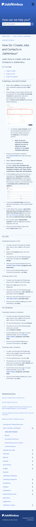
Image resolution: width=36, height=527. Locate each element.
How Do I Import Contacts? (10, 402)
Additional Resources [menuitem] (9, 494)
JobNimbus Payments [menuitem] (10, 479)
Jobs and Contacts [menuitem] (11, 432)
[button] (32, 428)
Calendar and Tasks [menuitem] (9, 450)
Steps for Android (12, 77)
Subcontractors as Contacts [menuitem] (14, 443)
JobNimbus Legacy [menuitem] (9, 505)
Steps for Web (10, 71)
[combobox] (16, 24)
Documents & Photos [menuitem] (12, 439)
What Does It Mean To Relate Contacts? (13, 419)
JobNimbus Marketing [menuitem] (10, 476)
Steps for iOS (10, 74)
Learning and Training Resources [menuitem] (13, 424)
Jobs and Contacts (8, 40)
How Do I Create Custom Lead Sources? (13, 398)
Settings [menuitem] (5, 461)
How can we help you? (16, 19)
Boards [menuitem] (7, 435)
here (20, 148)
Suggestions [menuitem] (7, 501)
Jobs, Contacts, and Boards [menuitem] (12, 428)
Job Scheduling (13, 215)
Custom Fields (13, 156)
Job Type (9, 298)
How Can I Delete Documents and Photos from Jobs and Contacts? (18, 413)
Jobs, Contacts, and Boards (22, 36)
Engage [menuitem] (5, 468)
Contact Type (11, 265)
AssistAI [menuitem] (5, 472)
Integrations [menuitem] (7, 490)
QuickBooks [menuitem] (6, 483)
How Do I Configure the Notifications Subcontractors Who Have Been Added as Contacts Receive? (17, 407)
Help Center (6, 36)
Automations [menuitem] (7, 465)
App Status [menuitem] (6, 498)
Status (18, 265)
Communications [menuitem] (10, 446)
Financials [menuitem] (6, 454)
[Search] (32, 24)
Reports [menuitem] (5, 457)
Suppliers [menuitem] (6, 487)
